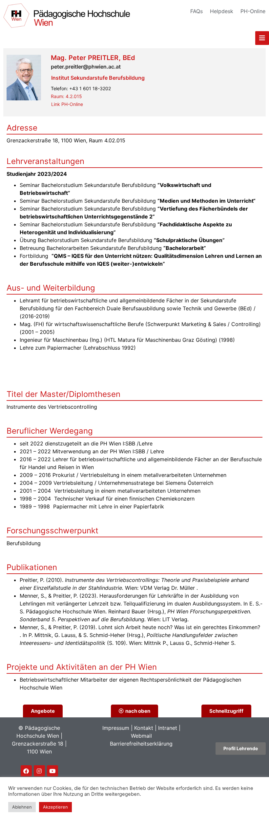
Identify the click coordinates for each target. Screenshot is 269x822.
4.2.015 (66, 96)
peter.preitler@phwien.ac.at (86, 66)
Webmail (141, 735)
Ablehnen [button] (22, 807)
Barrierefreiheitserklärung (141, 743)
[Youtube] (52, 770)
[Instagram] (39, 770)
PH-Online (252, 11)
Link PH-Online (67, 104)
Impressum (115, 728)
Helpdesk (221, 11)
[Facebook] (26, 770)
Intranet (167, 728)
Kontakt (143, 728)
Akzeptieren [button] (55, 807)
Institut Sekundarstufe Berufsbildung (98, 77)
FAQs (196, 11)
